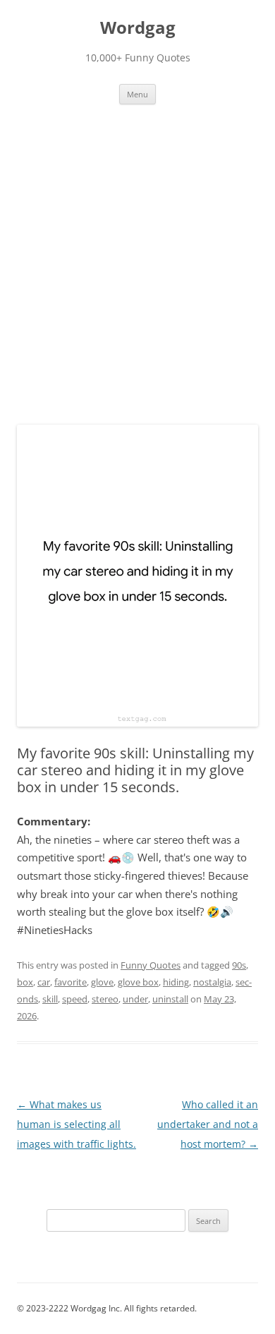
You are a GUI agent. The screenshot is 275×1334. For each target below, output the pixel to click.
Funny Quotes (151, 965)
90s (239, 965)
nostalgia (212, 982)
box (25, 982)
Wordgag (138, 28)
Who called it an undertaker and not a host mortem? (207, 1124)
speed (74, 999)
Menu (137, 94)
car (43, 982)
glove (102, 982)
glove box (138, 982)
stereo (105, 999)
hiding (176, 982)
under (135, 999)
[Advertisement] (137, 273)
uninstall (170, 999)
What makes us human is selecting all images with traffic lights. (76, 1124)
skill (50, 999)
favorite (70, 982)
